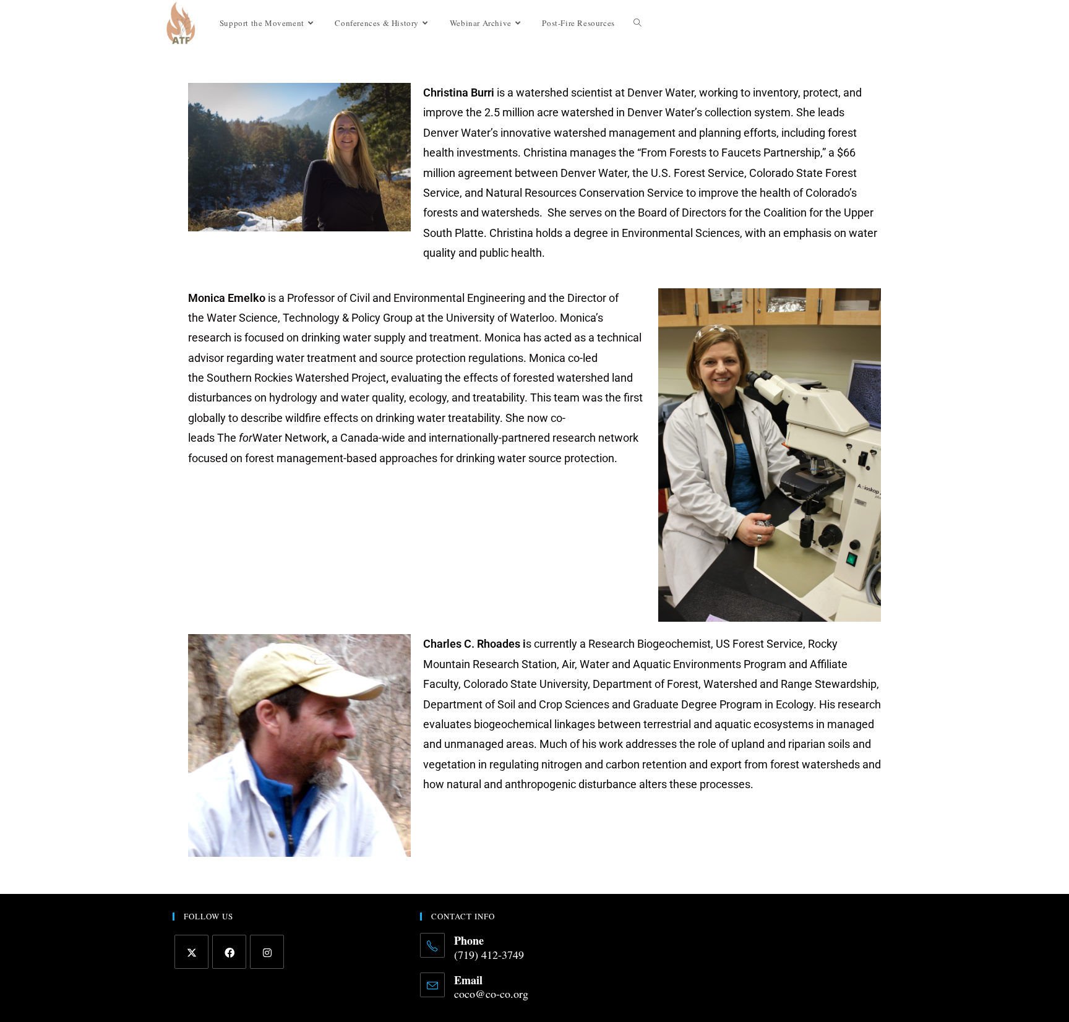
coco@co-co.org (491, 993)
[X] (191, 952)
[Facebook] (229, 952)
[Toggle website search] (637, 23)
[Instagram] (267, 952)
